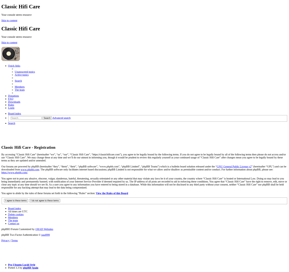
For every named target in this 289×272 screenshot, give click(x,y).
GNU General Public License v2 (234, 166)
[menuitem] (25, 71)
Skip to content (9, 20)
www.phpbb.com (30, 169)
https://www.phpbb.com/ (14, 172)
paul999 (45, 234)
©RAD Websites (44, 229)
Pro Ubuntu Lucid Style (21, 264)
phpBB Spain (30, 267)
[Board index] (45, 60)
